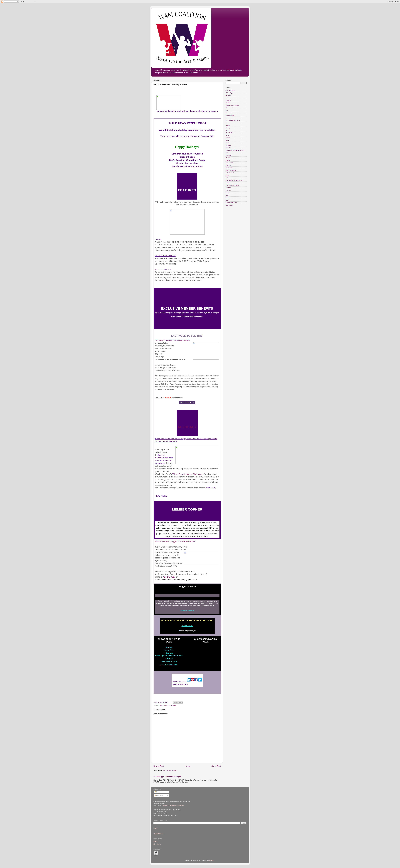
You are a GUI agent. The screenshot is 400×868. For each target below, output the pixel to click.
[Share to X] (178, 703)
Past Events (229, 163)
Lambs (228, 138)
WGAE (228, 192)
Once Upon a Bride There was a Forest (172, 340)
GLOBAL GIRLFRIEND (165, 256)
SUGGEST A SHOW (187, 610)
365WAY (228, 95)
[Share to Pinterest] (182, 703)
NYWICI (228, 145)
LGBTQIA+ (229, 133)
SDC (227, 175)
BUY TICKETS (187, 402)
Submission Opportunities (234, 180)
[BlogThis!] (176, 703)
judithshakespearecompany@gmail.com (179, 579)
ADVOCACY (187, 427)
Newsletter (229, 155)
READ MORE (161, 496)
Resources (229, 168)
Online (228, 158)
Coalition (228, 103)
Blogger (211, 860)
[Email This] (174, 703)
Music (227, 140)
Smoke (169, 647)
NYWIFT (228, 148)
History (228, 128)
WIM (227, 195)
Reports (228, 165)
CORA (158, 239)
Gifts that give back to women (187, 154)
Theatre (228, 187)
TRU (227, 182)
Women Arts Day (231, 202)
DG (227, 110)
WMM (227, 200)
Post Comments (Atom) (170, 770)
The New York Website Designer (173, 805)
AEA (227, 98)
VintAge (228, 190)
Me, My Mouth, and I (169, 665)
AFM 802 (229, 100)
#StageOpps (230, 93)
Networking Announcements (235, 150)
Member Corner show (187, 163)
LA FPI (228, 130)
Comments (160, 795)
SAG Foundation (231, 170)
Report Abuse (158, 834)
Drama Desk (230, 115)
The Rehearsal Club (232, 185)
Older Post (216, 766)
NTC (227, 143)
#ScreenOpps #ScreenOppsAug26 (167, 777)
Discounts (229, 113)
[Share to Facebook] (180, 703)
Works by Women (170, 705)
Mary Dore (210, 488)
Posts (158, 792)
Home (187, 766)
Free (227, 123)
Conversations (230, 108)
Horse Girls (169, 650)
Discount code (187, 157)
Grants (228, 125)
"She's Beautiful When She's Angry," (188, 474)
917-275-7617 (169, 577)
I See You (169, 653)
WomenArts (229, 205)
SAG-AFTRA (230, 172)
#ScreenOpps (230, 90)
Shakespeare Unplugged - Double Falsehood (175, 541)
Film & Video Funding (233, 120)
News (227, 153)
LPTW (228, 135)
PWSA (228, 160)
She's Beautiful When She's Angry (187, 160)
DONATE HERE (187, 626)
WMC (227, 197)
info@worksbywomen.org (199, 533)
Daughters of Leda (169, 661)
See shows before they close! (187, 166)
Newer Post (158, 766)
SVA (227, 177)
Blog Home (157, 844)
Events (161, 705)
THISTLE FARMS (163, 269)
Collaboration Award (232, 105)
